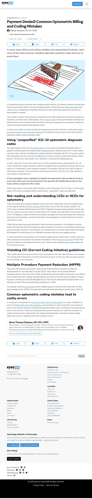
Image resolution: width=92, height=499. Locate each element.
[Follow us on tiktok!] (24, 467)
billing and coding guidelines (31, 305)
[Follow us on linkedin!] (21, 467)
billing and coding (71, 107)
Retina (9, 410)
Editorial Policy (52, 396)
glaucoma (68, 242)
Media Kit (14, 445)
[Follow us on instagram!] (20, 470)
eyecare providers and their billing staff (46, 302)
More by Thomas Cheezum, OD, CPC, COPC (25, 333)
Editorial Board (12, 425)
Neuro (9, 413)
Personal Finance (53, 403)
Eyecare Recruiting (54, 377)
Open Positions (14, 459)
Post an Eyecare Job (54, 375)
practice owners (50, 119)
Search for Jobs (53, 370)
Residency (51, 413)
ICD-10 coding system (35, 148)
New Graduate (52, 410)
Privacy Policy (38, 485)
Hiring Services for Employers (58, 372)
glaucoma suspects (65, 239)
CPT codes (14, 212)
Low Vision (11, 415)
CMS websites (34, 206)
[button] (74, 44)
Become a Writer (13, 427)
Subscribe (77, 4)
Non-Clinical (22, 18)
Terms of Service (52, 485)
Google (25, 378)
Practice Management (55, 406)
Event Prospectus (31, 445)
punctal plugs (30, 286)
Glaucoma (10, 408)
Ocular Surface (12, 403)
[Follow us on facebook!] (17, 470)
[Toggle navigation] (87, 4)
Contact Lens (11, 406)
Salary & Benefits (53, 415)
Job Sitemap (51, 382)
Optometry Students (54, 408)
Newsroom (51, 394)
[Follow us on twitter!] (23, 470)
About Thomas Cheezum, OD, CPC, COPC (29, 322)
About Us (50, 389)
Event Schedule (53, 422)
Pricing (49, 379)
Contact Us (51, 391)
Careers (10, 422)
